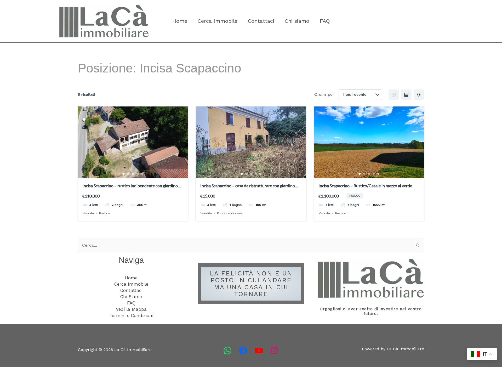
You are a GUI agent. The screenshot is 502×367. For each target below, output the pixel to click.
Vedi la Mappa (131, 309)
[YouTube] (259, 350)
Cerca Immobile (217, 21)
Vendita (88, 213)
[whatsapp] (227, 350)
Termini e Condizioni (131, 315)
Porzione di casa (229, 213)
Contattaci (261, 21)
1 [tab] (124, 174)
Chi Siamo (131, 296)
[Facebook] (243, 350)
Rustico (104, 213)
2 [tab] (128, 174)
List (406, 94)
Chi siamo (297, 21)
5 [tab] (142, 174)
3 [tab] (133, 174)
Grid (394, 94)
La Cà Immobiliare (96, 43)
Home (179, 21)
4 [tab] (138, 174)
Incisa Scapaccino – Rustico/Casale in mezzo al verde (365, 185)
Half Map (419, 94)
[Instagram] (274, 350)
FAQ (325, 21)
